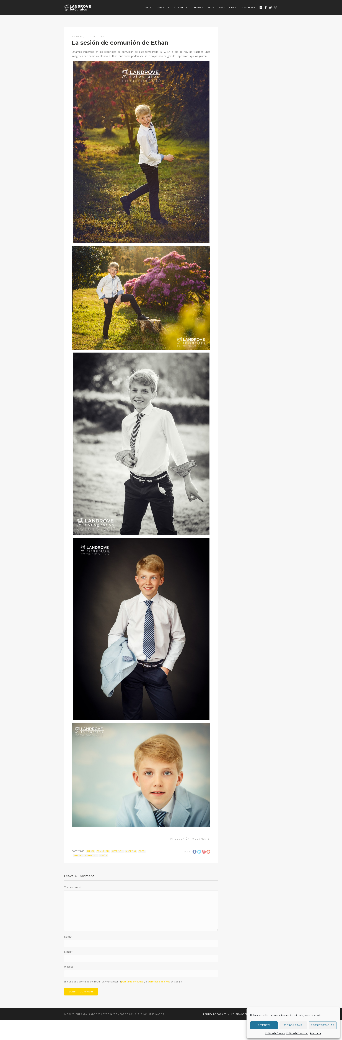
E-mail (68, 951)
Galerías (197, 7)
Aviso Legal (315, 1033)
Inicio (148, 7)
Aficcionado (227, 7)
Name (68, 936)
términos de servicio (159, 981)
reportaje (91, 855)
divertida (130, 851)
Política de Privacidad (297, 1033)
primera (78, 855)
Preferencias (323, 1025)
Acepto (264, 1025)
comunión (103, 851)
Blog (211, 7)
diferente (117, 851)
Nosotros (180, 7)
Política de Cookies (275, 1033)
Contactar (248, 7)
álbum (90, 851)
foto (142, 851)
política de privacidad (132, 981)
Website (68, 966)
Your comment (72, 887)
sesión (103, 855)
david (103, 36)
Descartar (293, 1025)
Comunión (182, 838)
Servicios (163, 7)
